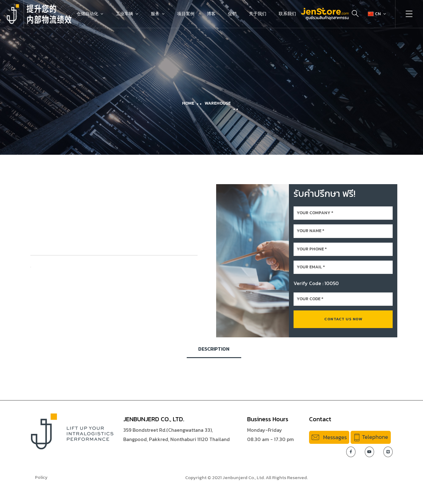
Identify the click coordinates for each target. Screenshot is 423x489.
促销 (232, 14)
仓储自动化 (87, 14)
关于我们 (257, 14)
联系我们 (287, 14)
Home (188, 103)
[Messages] (329, 436)
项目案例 (185, 14)
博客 (211, 14)
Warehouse (218, 103)
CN (378, 14)
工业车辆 (124, 14)
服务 (155, 14)
